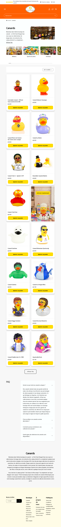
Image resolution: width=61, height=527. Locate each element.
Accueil (9, 20)
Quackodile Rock (37, 357)
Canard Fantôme (12, 248)
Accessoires (29, 512)
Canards (14, 20)
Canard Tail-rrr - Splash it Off (16, 176)
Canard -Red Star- (13, 212)
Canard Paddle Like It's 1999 (16, 357)
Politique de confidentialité (49, 505)
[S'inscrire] (19, 501)
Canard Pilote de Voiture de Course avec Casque (14, 138)
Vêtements (28, 514)
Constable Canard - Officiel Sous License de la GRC (15, 101)
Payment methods (48, 513)
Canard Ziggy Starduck (14, 321)
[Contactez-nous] (52, 9)
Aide (54, 2)
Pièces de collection (28, 509)
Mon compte (29, 520)
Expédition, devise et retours (50, 509)
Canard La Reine (37, 138)
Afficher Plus (9, 42)
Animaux (48, 56)
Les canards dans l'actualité (40, 510)
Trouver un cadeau (46, 2)
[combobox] (30, 16)
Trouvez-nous (39, 515)
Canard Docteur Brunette (40, 321)
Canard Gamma (12, 284)
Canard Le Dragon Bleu (39, 284)
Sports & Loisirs (31, 56)
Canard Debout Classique (40, 100)
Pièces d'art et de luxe (30, 517)
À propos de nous (40, 507)
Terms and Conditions (48, 501)
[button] (4, 9)
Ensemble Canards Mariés (40, 176)
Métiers (14, 56)
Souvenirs (28, 506)
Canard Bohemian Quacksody (41, 248)
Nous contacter (40, 513)
